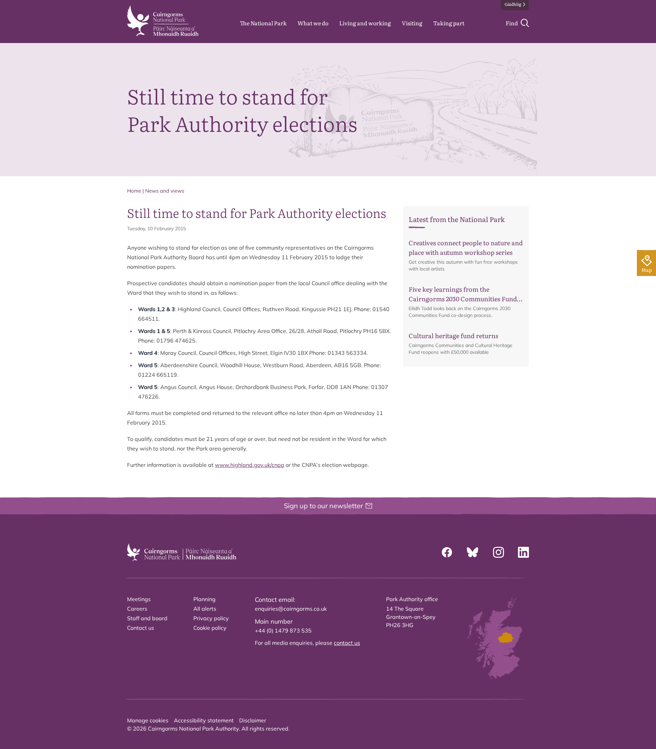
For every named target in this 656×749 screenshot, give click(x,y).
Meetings (139, 599)
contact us (347, 642)
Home (134, 191)
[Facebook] (446, 552)
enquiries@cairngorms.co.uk (291, 608)
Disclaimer (252, 720)
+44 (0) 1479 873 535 (283, 630)
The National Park (263, 23)
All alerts (204, 608)
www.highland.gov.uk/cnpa (249, 464)
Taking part (448, 23)
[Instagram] (498, 552)
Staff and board (147, 618)
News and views (164, 191)
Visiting (412, 23)
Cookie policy (210, 627)
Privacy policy (211, 618)
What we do (313, 23)
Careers (137, 608)
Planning (204, 599)
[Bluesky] (472, 552)
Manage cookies (147, 720)
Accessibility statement (204, 720)
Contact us (140, 627)
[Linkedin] (523, 552)
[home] (163, 20)
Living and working (365, 23)
